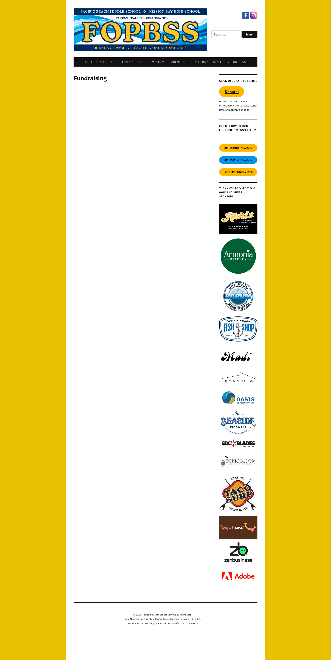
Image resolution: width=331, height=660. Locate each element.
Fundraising (132, 62)
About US (106, 62)
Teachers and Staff (206, 62)
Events (155, 62)
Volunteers (237, 62)
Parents (176, 62)
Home (89, 62)
